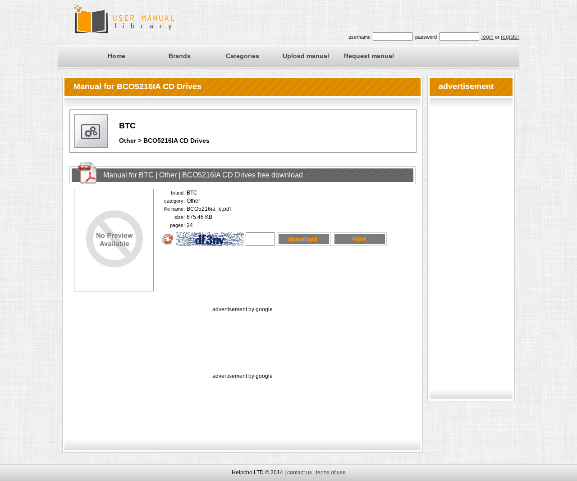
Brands (180, 55)
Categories (242, 55)
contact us (299, 472)
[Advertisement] (242, 334)
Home (116, 55)
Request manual (369, 55)
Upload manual (306, 55)
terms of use (331, 472)
